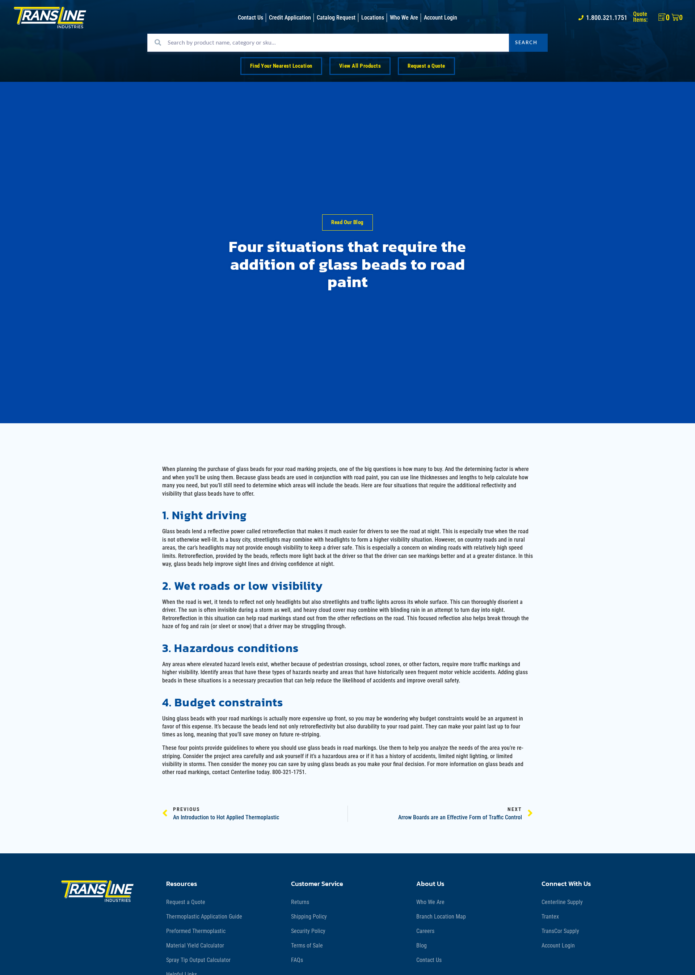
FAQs (297, 960)
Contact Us (429, 960)
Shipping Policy (309, 916)
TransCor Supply (560, 931)
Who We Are (430, 902)
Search (526, 43)
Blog (421, 945)
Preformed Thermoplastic (196, 931)
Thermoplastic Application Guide (204, 916)
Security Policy (308, 931)
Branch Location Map (441, 916)
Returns (300, 902)
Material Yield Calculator (195, 945)
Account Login (558, 945)
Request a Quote (185, 902)
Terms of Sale (307, 945)
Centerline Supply (562, 902)
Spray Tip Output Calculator (198, 960)
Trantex (550, 916)
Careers (425, 931)
